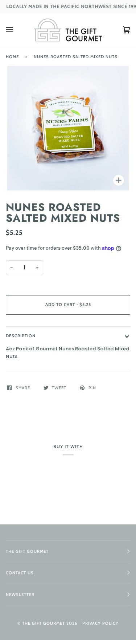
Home (12, 56)
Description (21, 335)
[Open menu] (17, 30)
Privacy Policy (100, 623)
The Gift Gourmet (43, 623)
